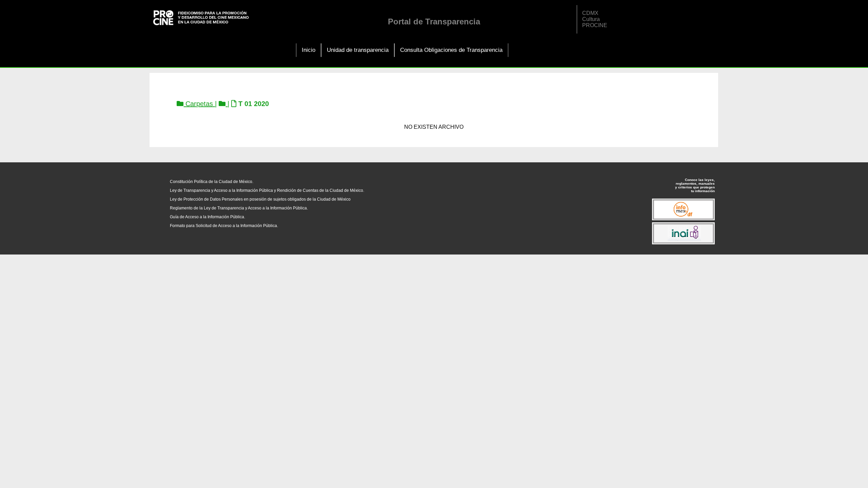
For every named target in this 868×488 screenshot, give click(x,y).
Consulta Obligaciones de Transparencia (451, 50)
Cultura (591, 19)
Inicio (308, 50)
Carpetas (199, 103)
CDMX (590, 13)
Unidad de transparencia (358, 50)
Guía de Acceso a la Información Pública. (207, 217)
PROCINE (594, 25)
